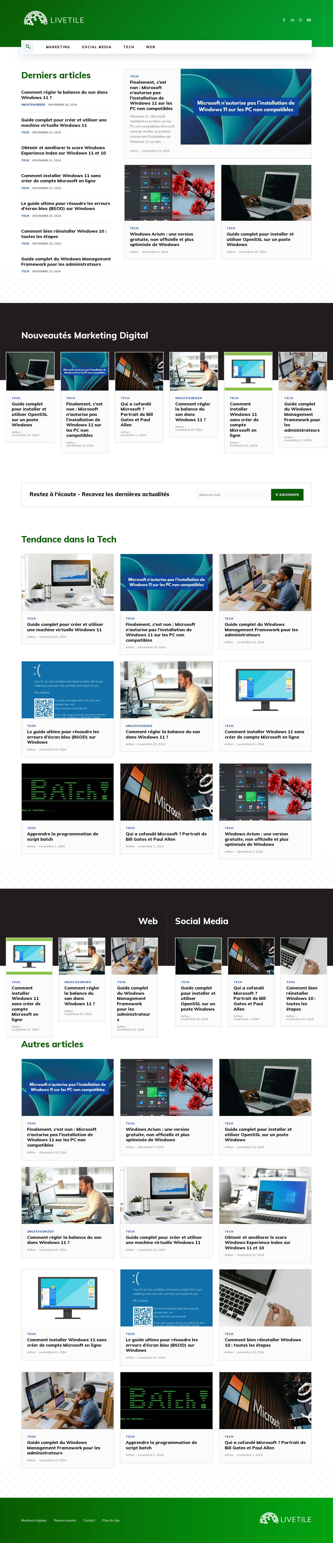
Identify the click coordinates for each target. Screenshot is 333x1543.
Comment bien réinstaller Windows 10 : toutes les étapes (64, 233)
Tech (25, 132)
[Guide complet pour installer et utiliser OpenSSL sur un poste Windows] (266, 193)
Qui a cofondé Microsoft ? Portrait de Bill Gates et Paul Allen (137, 414)
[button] (28, 47)
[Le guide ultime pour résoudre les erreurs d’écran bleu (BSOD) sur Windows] (68, 689)
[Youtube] (309, 20)
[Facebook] (284, 20)
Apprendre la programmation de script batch (62, 836)
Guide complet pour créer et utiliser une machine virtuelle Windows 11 (64, 122)
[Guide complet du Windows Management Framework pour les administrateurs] (303, 371)
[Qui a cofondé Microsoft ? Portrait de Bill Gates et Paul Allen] (139, 371)
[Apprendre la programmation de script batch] (68, 792)
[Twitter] (301, 20)
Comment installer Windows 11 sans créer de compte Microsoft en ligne (61, 178)
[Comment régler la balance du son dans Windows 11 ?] (194, 371)
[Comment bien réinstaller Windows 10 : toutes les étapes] (304, 956)
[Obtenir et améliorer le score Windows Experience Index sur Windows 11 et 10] (265, 1195)
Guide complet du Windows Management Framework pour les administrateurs (66, 261)
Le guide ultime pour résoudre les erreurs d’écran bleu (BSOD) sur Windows (65, 206)
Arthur (134, 151)
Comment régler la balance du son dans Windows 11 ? (64, 94)
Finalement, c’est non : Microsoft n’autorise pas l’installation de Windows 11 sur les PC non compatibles (151, 95)
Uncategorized (33, 104)
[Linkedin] (292, 20)
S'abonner (287, 495)
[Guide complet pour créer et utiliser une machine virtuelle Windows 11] (68, 582)
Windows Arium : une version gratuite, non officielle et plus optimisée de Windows (162, 239)
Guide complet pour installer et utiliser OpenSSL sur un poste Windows (260, 239)
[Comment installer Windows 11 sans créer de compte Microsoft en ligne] (248, 371)
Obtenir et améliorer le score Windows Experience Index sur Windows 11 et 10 (63, 150)
